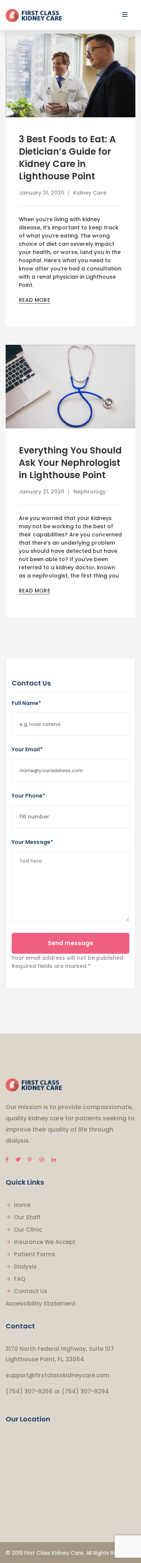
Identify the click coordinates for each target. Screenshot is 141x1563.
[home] (34, 1085)
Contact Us (30, 1291)
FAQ (19, 1279)
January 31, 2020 (41, 192)
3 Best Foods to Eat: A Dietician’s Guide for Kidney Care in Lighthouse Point (67, 157)
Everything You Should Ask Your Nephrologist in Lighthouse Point (70, 462)
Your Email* (27, 749)
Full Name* (26, 703)
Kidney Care (89, 192)
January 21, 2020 (41, 491)
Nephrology (89, 491)
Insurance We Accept (45, 1242)
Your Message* (32, 842)
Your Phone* (28, 795)
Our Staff (27, 1217)
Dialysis (25, 1266)
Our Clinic (28, 1230)
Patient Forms (34, 1254)
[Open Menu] (124, 14)
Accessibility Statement (41, 1303)
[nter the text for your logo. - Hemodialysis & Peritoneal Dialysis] (34, 15)
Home (22, 1205)
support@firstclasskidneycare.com (57, 1375)
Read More (34, 300)
